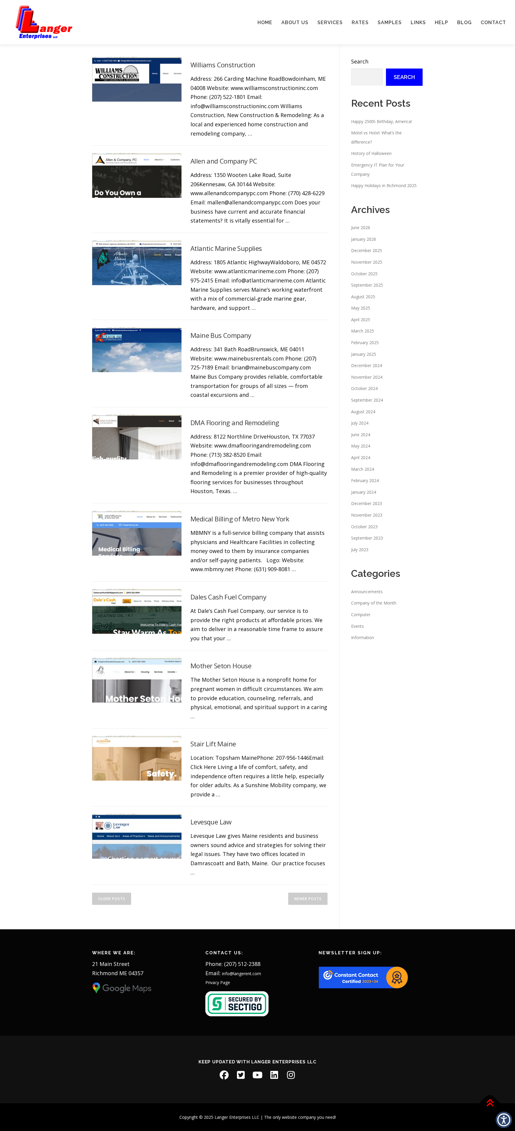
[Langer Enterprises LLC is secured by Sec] (237, 1003)
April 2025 (360, 319)
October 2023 (364, 526)
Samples (390, 22)
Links (418, 22)
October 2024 (364, 388)
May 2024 (360, 446)
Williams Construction (222, 64)
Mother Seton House (220, 665)
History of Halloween (371, 153)
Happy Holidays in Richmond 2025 (384, 185)
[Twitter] (240, 1075)
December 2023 (366, 503)
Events (357, 626)
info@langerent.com (241, 973)
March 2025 (362, 331)
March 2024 (362, 469)
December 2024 (366, 365)
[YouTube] (257, 1075)
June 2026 (360, 227)
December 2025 (366, 250)
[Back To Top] (489, 1103)
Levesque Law (211, 821)
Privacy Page (217, 982)
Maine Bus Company (220, 335)
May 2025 (360, 308)
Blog (464, 22)
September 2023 (367, 538)
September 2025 (367, 285)
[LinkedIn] (274, 1075)
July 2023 (359, 549)
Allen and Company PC (223, 160)
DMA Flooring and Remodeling (234, 422)
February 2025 (365, 342)
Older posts (111, 898)
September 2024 (367, 400)
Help (441, 22)
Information (362, 637)
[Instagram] (290, 1075)
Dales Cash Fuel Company (228, 596)
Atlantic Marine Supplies (226, 248)
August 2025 (363, 296)
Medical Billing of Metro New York (239, 518)
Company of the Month (373, 603)
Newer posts (308, 898)
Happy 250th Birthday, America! (381, 121)
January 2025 (363, 354)
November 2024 (366, 377)
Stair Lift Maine (213, 743)
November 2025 (366, 262)
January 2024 (363, 492)
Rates (360, 22)
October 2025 (364, 273)
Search (359, 61)
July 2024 (359, 423)
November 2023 (366, 515)
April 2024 (360, 457)
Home (265, 22)
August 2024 (363, 411)
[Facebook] (224, 1075)
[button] (504, 1120)
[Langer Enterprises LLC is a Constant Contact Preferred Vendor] (363, 977)
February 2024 (365, 480)
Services (330, 22)
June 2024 (360, 434)
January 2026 (363, 239)
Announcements (367, 591)
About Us (294, 22)
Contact (493, 22)
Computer (360, 614)
